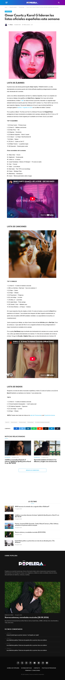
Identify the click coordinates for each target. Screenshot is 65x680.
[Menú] (7, 2)
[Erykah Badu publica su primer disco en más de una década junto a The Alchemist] (9, 543)
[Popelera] (32, 2)
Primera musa (22, 422)
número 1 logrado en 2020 (25, 107)
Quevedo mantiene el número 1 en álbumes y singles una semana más (45, 460)
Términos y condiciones (32, 670)
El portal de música (49, 415)
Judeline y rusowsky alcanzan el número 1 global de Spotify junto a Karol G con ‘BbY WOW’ (18, 461)
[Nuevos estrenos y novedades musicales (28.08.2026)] (9, 534)
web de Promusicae (35, 415)
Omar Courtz (14, 422)
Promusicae (8, 11)
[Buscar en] (58, 2)
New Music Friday (9, 615)
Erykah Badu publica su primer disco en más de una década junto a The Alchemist (34, 541)
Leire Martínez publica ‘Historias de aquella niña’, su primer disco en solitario (27, 640)
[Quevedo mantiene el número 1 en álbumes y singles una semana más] (47, 448)
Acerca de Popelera (13, 668)
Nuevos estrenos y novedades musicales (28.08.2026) (30, 532)
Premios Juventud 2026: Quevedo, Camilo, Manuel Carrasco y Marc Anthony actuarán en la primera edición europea (36, 524)
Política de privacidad (49, 668)
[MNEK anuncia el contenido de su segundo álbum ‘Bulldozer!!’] (9, 509)
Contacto (37, 668)
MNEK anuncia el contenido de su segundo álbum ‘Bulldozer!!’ (32, 506)
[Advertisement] (32, 487)
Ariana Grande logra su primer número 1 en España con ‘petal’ (23, 635)
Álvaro (11, 24)
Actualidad (7, 457)
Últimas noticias (26, 668)
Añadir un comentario (32, 470)
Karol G (7, 422)
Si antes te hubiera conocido (42, 422)
